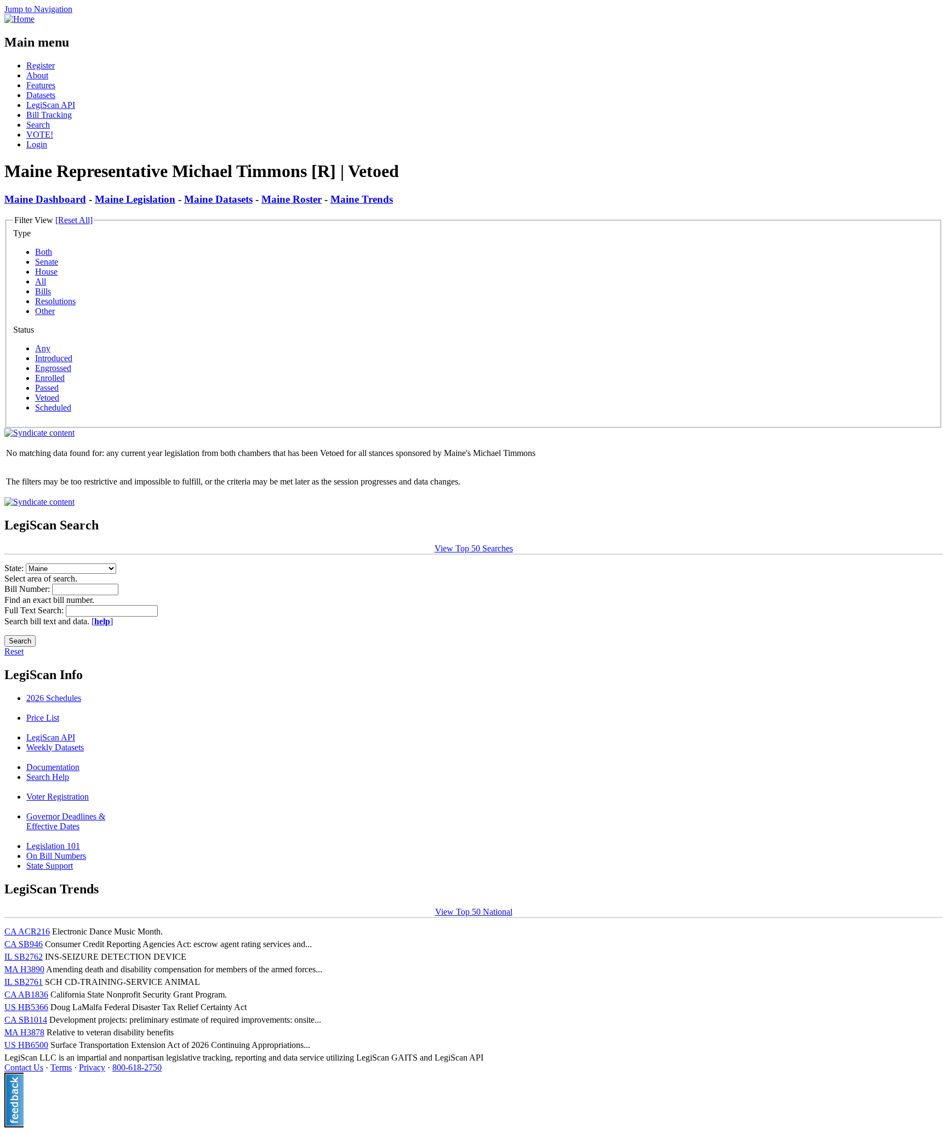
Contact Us (23, 1067)
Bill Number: (28, 589)
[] (102, 621)
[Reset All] (74, 220)
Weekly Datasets (55, 747)
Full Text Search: (35, 610)
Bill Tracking (49, 114)
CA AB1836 (26, 994)
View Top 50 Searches (474, 548)
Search (38, 124)
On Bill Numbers (56, 856)
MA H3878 (24, 1032)
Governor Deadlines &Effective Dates (65, 821)
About (37, 75)
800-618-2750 (137, 1067)
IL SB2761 (23, 982)
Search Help (47, 777)
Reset (14, 651)
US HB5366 (26, 1007)
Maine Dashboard (45, 199)
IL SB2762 (23, 956)
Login (36, 144)
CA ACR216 (27, 931)
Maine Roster (291, 199)
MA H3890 (24, 969)
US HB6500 (26, 1045)
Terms (61, 1067)
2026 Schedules (53, 698)
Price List (42, 717)
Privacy (92, 1067)
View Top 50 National (473, 911)
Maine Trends (361, 199)
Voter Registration (57, 796)
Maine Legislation (135, 199)
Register (40, 65)
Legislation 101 (53, 846)
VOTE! (39, 134)
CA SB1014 (25, 1019)
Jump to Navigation (38, 9)
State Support (49, 865)
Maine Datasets (218, 199)
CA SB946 (23, 944)
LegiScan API (50, 105)
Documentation (52, 767)
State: (15, 568)
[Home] (19, 19)
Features (40, 85)
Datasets (40, 95)
